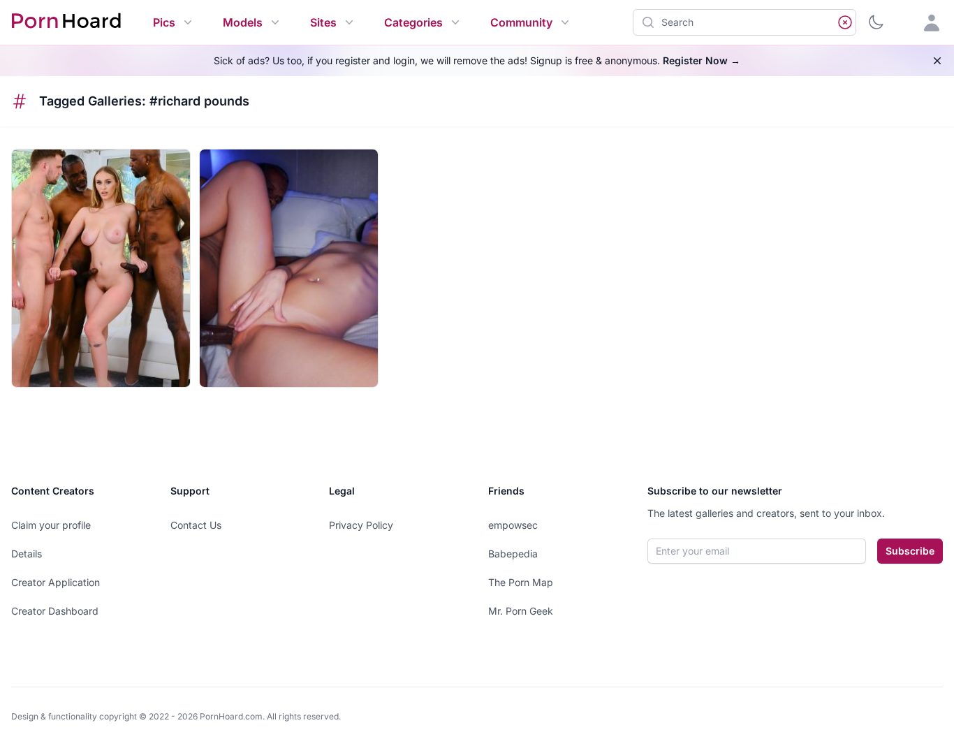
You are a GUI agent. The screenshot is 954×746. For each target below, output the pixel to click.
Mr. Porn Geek (520, 611)
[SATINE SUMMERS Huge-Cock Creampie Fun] (289, 268)
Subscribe (910, 551)
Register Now (701, 60)
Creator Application (55, 582)
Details (26, 554)
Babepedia (513, 554)
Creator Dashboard (54, 611)
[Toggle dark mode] (876, 22)
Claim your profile (51, 525)
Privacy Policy (361, 525)
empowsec (513, 525)
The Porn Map (520, 582)
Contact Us (195, 525)
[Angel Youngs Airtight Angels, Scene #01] (101, 268)
